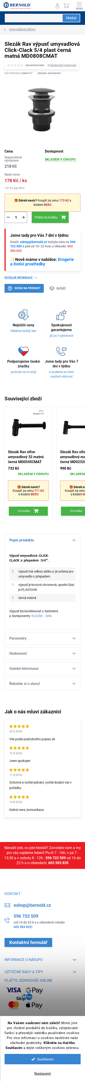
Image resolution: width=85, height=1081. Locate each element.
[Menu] (79, 5)
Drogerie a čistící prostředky (42, 261)
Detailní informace (19, 277)
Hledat (71, 18)
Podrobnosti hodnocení (62, 65)
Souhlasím (45, 1059)
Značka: (49, 73)
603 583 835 (58, 863)
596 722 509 (56, 858)
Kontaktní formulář (28, 942)
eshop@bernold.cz (33, 242)
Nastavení (42, 1073)
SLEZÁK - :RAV (41, 616)
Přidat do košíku (46, 217)
